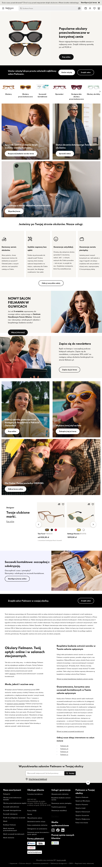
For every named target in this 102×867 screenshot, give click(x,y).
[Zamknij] (73, 394)
